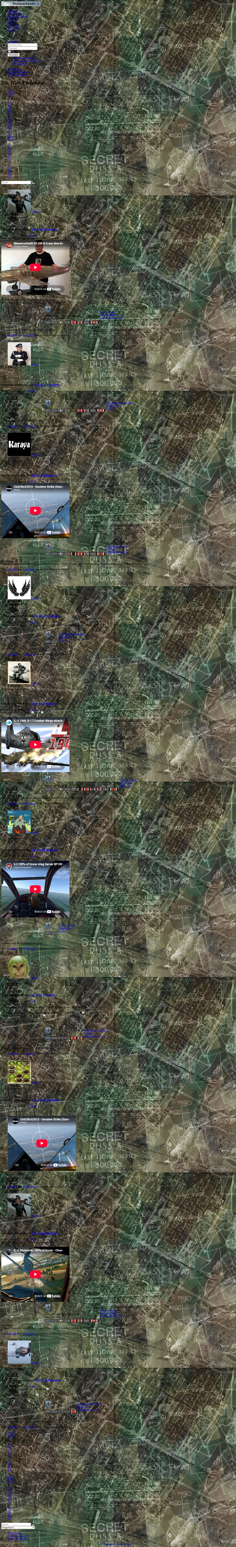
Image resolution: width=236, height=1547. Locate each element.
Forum (11, 22)
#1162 (33, 1386)
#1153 (31, 235)
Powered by (110, 1544)
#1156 (33, 622)
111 (9, 102)
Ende (10, 139)
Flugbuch (12, 10)
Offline (35, 211)
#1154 (31, 391)
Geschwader (14, 28)
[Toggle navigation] (2, 37)
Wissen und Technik (18, 16)
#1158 (33, 856)
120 (10, 128)
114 (9, 110)
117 (9, 119)
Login (11, 30)
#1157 (33, 709)
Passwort (42, 48)
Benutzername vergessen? (27, 60)
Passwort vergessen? (24, 58)
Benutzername (45, 44)
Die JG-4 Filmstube (44, 229)
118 (9, 122)
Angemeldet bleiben (21, 51)
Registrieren (20, 63)
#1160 (33, 1106)
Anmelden (13, 55)
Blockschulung (15, 13)
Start (10, 90)
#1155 (33, 481)
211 (9, 133)
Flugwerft (13, 19)
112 (9, 105)
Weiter (11, 136)
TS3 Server (13, 25)
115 (9, 113)
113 (9, 108)
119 (9, 125)
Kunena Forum (124, 1544)
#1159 (33, 1001)
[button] (13, 41)
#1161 (33, 1239)
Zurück (11, 93)
